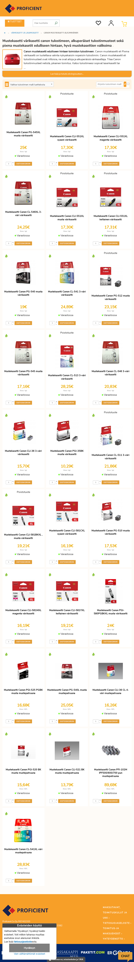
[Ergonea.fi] (119, 953)
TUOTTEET (15, 21)
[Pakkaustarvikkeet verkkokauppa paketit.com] (92, 953)
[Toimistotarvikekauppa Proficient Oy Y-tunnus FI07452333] (25, 912)
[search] (56, 22)
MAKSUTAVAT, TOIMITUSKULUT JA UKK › (115, 912)
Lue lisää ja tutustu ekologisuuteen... (67, 73)
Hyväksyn (29, 948)
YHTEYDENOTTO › (114, 938)
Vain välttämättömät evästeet (29, 953)
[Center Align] (7, 84)
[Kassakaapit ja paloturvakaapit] (66, 954)
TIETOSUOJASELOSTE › (117, 923)
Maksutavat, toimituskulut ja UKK (67, 959)
